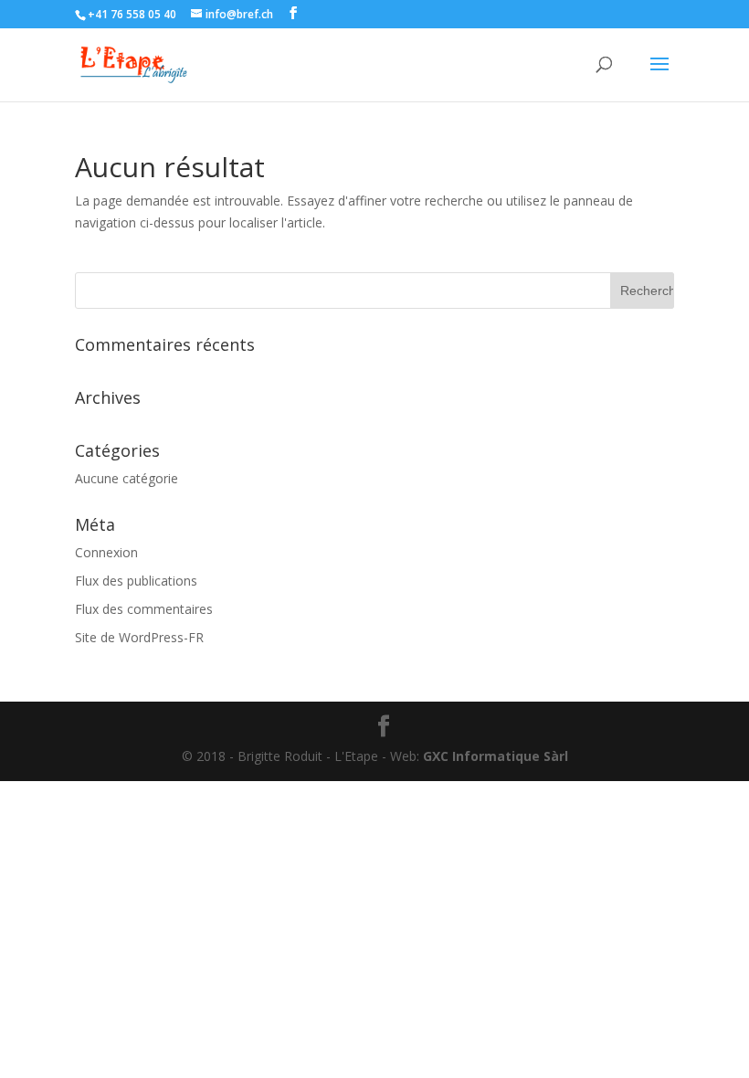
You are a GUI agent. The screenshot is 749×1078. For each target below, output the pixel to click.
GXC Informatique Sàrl (495, 756)
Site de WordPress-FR (139, 637)
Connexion (106, 552)
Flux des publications (136, 580)
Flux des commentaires (144, 609)
